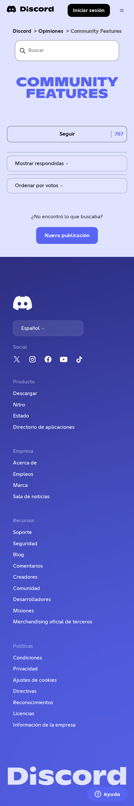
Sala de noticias (31, 496)
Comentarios (28, 566)
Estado (21, 415)
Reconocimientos (33, 702)
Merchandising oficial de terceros (52, 621)
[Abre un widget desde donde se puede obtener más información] (107, 795)
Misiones (23, 610)
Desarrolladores (32, 599)
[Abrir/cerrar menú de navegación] (122, 10)
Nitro (19, 404)
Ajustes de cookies (35, 680)
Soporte (22, 532)
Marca (20, 485)
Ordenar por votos (37, 185)
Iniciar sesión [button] (89, 10)
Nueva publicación (67, 235)
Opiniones (50, 31)
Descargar (25, 393)
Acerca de (25, 462)
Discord (22, 31)
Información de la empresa (44, 725)
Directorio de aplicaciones (43, 427)
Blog (18, 554)
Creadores (25, 577)
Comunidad (26, 588)
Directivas (24, 691)
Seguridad (25, 543)
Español (31, 328)
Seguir (67, 134)
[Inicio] (30, 11)
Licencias (23, 713)
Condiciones (27, 657)
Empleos (23, 474)
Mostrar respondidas (40, 163)
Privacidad (25, 668)
